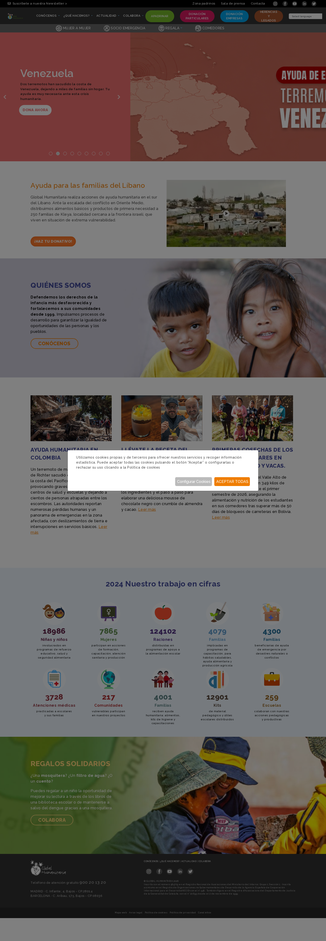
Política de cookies (143, 467)
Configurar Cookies (193, 481)
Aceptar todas (232, 481)
